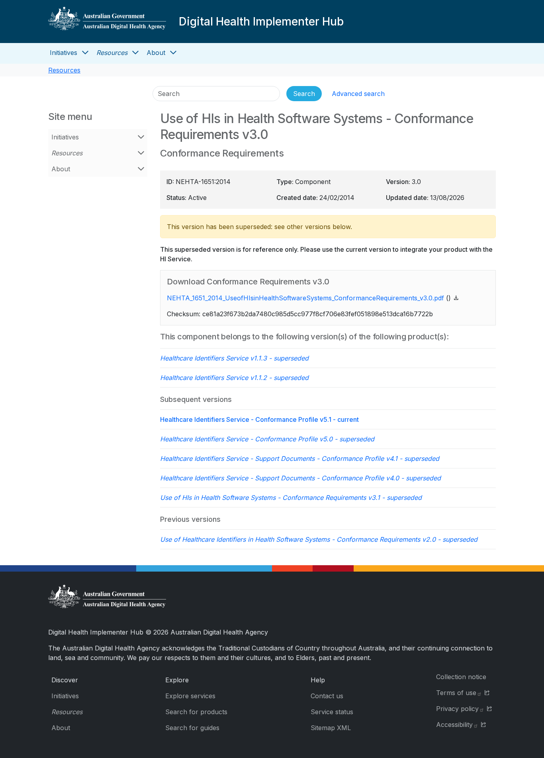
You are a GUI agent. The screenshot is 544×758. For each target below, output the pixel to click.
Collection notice (461, 677)
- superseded (234, 358)
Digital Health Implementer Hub (261, 21)
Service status (332, 712)
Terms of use (456, 693)
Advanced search (358, 94)
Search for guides (192, 728)
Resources (111, 53)
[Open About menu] (173, 53)
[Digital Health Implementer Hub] (107, 21)
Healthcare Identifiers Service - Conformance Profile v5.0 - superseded (267, 439)
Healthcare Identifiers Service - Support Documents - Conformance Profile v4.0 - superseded (300, 478)
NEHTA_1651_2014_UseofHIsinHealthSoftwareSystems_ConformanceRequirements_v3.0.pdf (305, 298)
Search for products (196, 712)
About (156, 53)
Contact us (327, 696)
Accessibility (454, 725)
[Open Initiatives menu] (85, 53)
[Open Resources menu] (135, 53)
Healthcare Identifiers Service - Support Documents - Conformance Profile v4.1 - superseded (299, 458)
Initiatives (63, 53)
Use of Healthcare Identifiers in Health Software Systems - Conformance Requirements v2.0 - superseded (318, 539)
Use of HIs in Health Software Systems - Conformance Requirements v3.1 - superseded (291, 497)
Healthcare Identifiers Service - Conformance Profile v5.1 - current (259, 419)
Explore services (190, 696)
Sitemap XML (331, 728)
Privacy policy (457, 709)
